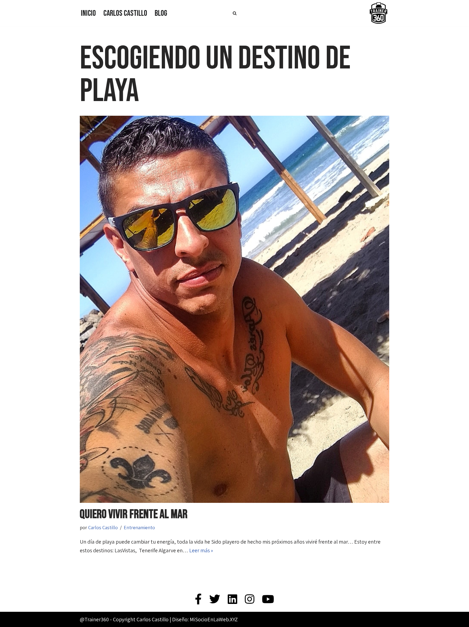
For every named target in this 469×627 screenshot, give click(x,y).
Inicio (88, 13)
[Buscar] (235, 13)
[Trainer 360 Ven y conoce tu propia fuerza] (378, 13)
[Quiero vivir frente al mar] (234, 309)
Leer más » (201, 550)
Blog (161, 13)
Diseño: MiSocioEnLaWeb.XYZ (205, 619)
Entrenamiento (139, 527)
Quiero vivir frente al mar (134, 514)
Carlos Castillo (125, 13)
